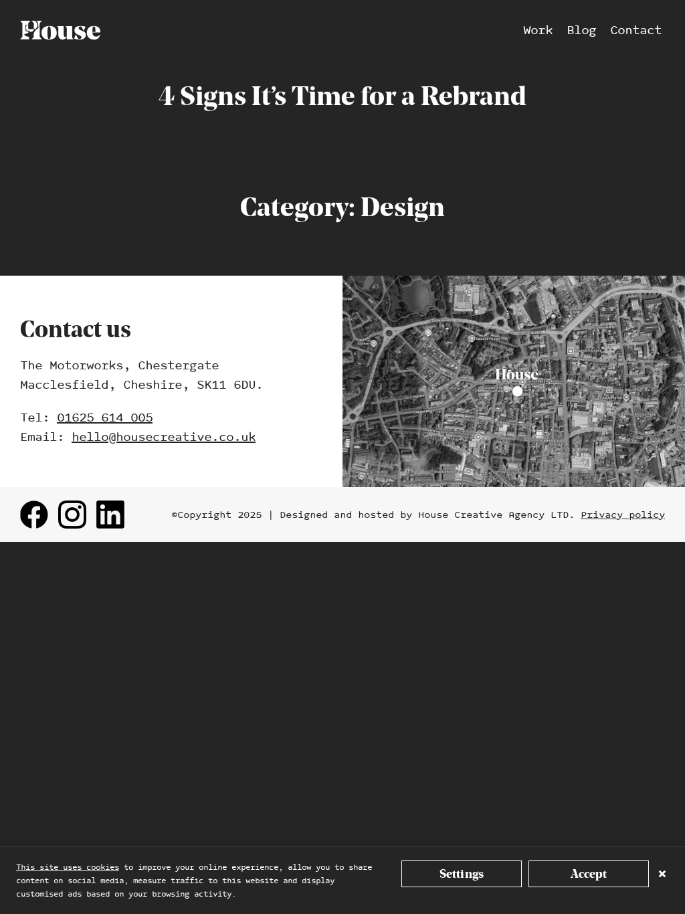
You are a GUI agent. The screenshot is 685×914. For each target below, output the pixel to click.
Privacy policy (623, 514)
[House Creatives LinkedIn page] (110, 514)
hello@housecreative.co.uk (164, 437)
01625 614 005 (105, 417)
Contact (636, 30)
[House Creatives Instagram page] (72, 514)
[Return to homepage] (60, 30)
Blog (581, 30)
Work (538, 30)
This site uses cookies (67, 867)
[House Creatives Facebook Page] (34, 514)
